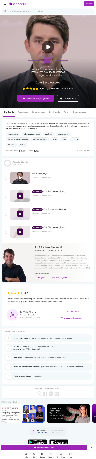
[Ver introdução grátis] (48, 47)
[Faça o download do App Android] (37, 442)
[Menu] (5, 3)
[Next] (91, 262)
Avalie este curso (72, 312)
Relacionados (79, 112)
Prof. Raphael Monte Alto (49, 247)
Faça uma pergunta (59, 278)
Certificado (54, 112)
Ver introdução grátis (37, 98)
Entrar (89, 4)
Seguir (41, 278)
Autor (66, 112)
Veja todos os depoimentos (72, 318)
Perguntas (23, 112)
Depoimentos (38, 112)
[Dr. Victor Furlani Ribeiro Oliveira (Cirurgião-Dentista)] (12, 314)
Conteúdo (9, 112)
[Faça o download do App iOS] (59, 442)
